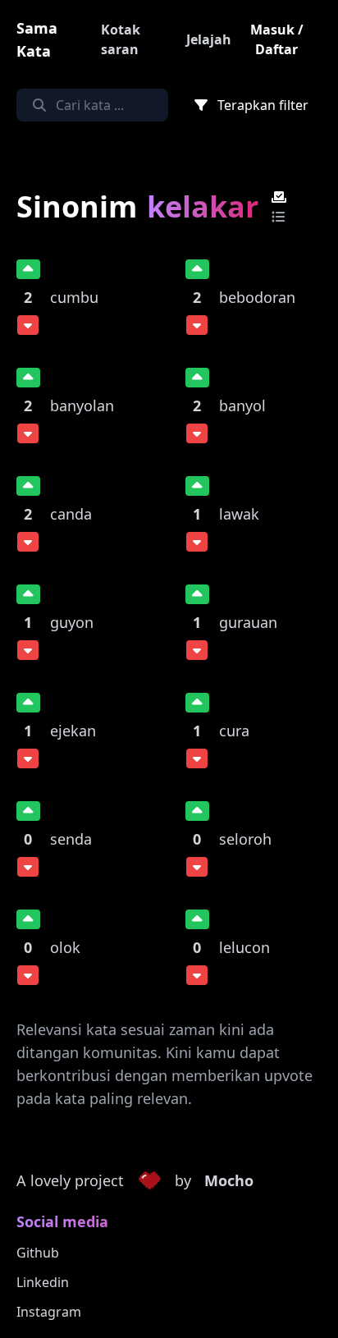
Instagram (48, 1312)
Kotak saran (120, 39)
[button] (149, 1181)
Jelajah (208, 39)
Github (37, 1253)
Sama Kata (36, 39)
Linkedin (42, 1282)
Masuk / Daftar (277, 39)
